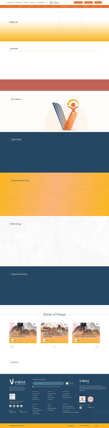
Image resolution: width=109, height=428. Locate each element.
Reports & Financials (37, 410)
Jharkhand (54, 6)
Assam (20, 6)
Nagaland (85, 6)
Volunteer (88, 2)
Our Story (35, 395)
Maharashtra (76, 6)
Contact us (78, 2)
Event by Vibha (51, 410)
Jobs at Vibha (66, 395)
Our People (35, 397)
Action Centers (36, 399)
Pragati (49, 406)
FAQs (96, 426)
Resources (32, 2)
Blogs (34, 406)
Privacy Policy (85, 426)
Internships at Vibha (67, 397)
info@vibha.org (90, 407)
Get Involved (41, 2)
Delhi (38, 6)
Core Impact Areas (52, 393)
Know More (14, 340)
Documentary (36, 412)
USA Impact (50, 399)
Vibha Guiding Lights (52, 408)
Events (25, 2)
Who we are (10, 2)
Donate (98, 2)
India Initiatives (51, 397)
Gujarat (45, 6)
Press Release (36, 408)
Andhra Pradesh (10, 6)
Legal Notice (70, 426)
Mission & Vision (36, 393)
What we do (18, 2)
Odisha (94, 6)
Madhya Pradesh (64, 6)
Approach (50, 395)
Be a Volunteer (66, 393)
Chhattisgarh (29, 6)
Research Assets (36, 414)
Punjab (101, 6)
